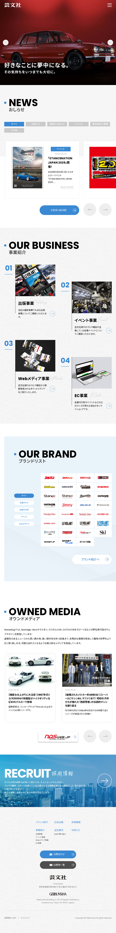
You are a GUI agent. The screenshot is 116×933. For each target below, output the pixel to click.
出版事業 (39, 834)
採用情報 (75, 822)
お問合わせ (59, 854)
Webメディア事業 (42, 840)
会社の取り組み (60, 834)
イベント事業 (40, 837)
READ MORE (67, 187)
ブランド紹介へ (90, 559)
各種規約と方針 (10, 918)
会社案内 (58, 830)
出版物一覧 (59, 865)
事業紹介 (40, 830)
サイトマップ (25, 918)
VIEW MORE (59, 210)
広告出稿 (58, 822)
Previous (5, 42)
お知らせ (75, 830)
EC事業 (38, 843)
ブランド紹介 (42, 822)
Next (110, 42)
